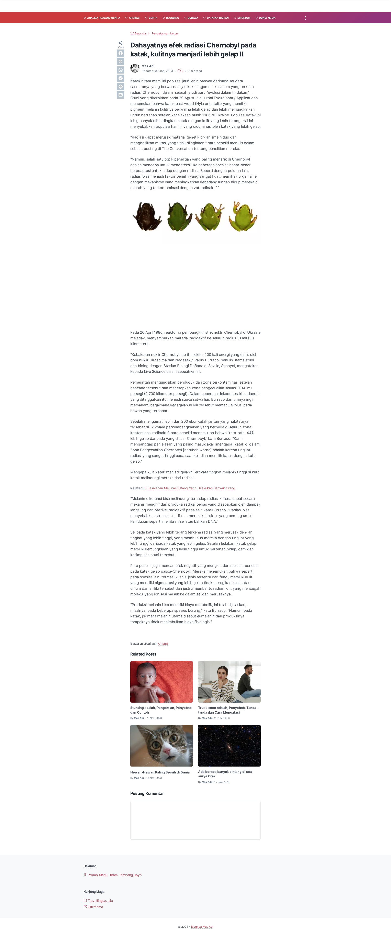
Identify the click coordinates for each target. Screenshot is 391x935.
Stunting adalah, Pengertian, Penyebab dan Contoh (161, 710)
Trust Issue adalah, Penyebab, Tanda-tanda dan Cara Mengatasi (228, 710)
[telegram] (120, 78)
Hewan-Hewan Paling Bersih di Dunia (160, 772)
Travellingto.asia (100, 901)
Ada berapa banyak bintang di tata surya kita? (225, 774)
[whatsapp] (120, 70)
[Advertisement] (195, 295)
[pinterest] (120, 86)
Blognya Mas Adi (202, 926)
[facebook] (120, 53)
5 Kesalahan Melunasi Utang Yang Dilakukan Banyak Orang (190, 488)
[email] (120, 95)
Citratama (95, 907)
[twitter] (120, 61)
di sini (163, 643)
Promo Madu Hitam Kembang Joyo (114, 875)
